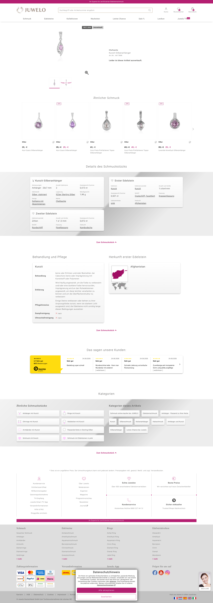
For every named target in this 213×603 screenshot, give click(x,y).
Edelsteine (49, 19)
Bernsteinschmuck (69, 544)
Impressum (61, 595)
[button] (166, 10)
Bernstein (156, 544)
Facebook (154, 572)
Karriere (20, 595)
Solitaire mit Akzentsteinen (38, 203)
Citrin (154, 548)
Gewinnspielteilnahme (39, 495)
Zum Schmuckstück (105, 242)
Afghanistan (140, 203)
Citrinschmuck (67, 548)
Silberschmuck (125, 422)
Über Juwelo (84, 483)
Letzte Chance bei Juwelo (137, 430)
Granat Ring (112, 551)
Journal (83, 506)
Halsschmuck (158, 422)
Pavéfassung (62, 227)
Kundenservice (39, 483)
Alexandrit (156, 533)
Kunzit (114, 188)
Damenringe (21, 548)
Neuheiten (95, 19)
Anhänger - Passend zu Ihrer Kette (175, 413)
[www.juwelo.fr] (176, 598)
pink (113, 203)
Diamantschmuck (69, 551)
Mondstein (156, 555)
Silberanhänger (116, 430)
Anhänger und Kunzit (176, 422)
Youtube (161, 572)
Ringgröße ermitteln (39, 513)
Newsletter (84, 502)
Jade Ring (111, 555)
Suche (150, 10)
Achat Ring (111, 533)
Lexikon (161, 19)
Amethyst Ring (113, 537)
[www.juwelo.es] (185, 598)
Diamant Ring (112, 548)
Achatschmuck (68, 533)
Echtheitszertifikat (39, 487)
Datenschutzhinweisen (105, 585)
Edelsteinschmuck (150, 413)
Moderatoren (84, 487)
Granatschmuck (68, 555)
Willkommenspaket (39, 491)
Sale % (142, 19)
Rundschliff (37, 227)
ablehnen (113, 581)
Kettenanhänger (142, 422)
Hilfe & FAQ (39, 509)
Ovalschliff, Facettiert (145, 196)
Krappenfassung (166, 196)
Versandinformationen (39, 506)
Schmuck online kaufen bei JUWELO (124, 413)
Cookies (50, 595)
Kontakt (73, 595)
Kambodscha (86, 227)
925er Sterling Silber (65, 194)
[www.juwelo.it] (194, 598)
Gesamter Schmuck (24, 533)
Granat (155, 551)
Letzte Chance (119, 19)
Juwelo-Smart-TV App (39, 502)
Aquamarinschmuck (70, 540)
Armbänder (21, 540)
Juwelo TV (184, 19)
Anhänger (20, 537)
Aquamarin (156, 540)
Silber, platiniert (39, 194)
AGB (28, 595)
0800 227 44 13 (137, 508)
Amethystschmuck (69, 537)
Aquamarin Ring (113, 540)
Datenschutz (39, 595)
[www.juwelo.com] (190, 598)
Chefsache (61, 201)
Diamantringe (22, 551)
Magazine (84, 495)
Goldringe (20, 555)
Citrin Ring (111, 544)
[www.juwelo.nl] (180, 598)
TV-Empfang (39, 498)
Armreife (20, 544)
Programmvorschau (84, 498)
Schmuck (27, 19)
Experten (84, 491)
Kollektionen (72, 19)
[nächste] (193, 129)
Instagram (167, 572)
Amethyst (156, 537)
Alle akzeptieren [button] (106, 590)
